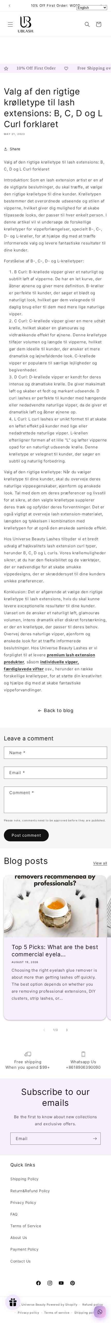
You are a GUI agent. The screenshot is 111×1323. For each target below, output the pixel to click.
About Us (18, 1237)
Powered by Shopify (62, 1304)
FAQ (14, 1214)
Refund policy (92, 1304)
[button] (10, 24)
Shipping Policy (24, 1179)
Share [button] (15, 149)
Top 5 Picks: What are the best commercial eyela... (55, 951)
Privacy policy (28, 1312)
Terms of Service (25, 1226)
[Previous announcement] (9, 5)
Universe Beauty (33, 1304)
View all (100, 863)
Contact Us (20, 1261)
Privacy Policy (23, 1202)
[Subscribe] (94, 1139)
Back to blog (58, 710)
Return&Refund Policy (30, 1191)
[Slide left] (44, 1030)
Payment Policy (24, 1249)
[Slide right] (67, 1030)
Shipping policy (86, 1312)
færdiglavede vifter (24, 668)
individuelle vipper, (59, 661)
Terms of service (56, 1312)
